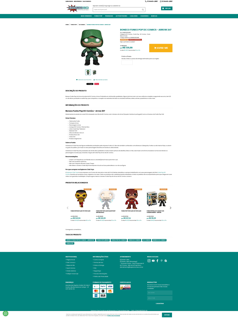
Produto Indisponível (106, 199)
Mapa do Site (71, 265)
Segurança (97, 271)
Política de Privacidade (101, 276)
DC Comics (146, 240)
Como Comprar (99, 259)
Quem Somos (69, 1)
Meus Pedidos (78, 1)
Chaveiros (144, 16)
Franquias (109, 16)
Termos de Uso (98, 262)
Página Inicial (71, 259)
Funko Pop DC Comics (119, 240)
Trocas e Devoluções (100, 273)
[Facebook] (157, 261)
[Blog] (166, 261)
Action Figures (121, 16)
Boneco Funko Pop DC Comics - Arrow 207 (80, 240)
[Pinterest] (161, 261)
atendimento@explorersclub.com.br (131, 267)
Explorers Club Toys (72, 172)
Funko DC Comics (134, 240)
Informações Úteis (100, 257)
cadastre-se (116, 5)
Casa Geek (134, 16)
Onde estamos (71, 271)
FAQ (95, 268)
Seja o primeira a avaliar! (127, 42)
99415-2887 (152, 1)
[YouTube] (153, 261)
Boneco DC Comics (159, 240)
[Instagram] (119, 1)
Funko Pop (98, 16)
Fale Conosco (87, 1)
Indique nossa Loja (72, 273)
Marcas (154, 16)
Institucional (71, 257)
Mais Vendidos (86, 16)
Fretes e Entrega (99, 265)
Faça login (107, 5)
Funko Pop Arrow (103, 240)
